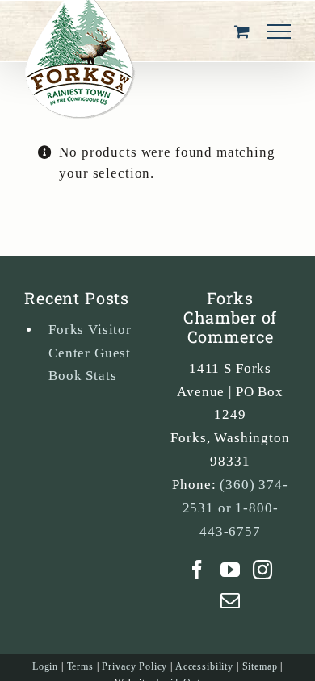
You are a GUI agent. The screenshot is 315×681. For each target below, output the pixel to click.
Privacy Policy (134, 666)
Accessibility (204, 666)
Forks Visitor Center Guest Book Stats (90, 353)
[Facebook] (197, 569)
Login (45, 666)
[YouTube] (230, 569)
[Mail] (230, 600)
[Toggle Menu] (278, 31)
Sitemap (260, 666)
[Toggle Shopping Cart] (242, 31)
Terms (80, 666)
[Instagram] (263, 569)
